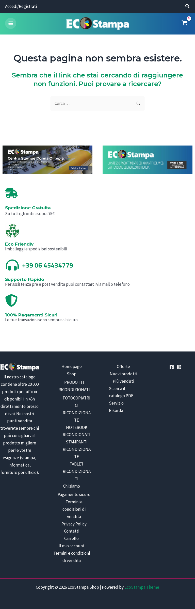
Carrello (71, 538)
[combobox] (97, 103)
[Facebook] (171, 367)
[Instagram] (179, 367)
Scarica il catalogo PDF (121, 392)
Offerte (123, 366)
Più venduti (123, 381)
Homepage (71, 366)
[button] (187, 7)
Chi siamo (71, 486)
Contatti (71, 531)
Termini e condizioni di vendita (74, 509)
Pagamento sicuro (74, 494)
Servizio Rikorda (116, 406)
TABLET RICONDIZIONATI (77, 471)
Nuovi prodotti (123, 374)
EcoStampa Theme (141, 587)
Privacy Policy (74, 524)
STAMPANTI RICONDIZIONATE (77, 449)
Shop (71, 374)
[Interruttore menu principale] (10, 23)
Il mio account (72, 546)
